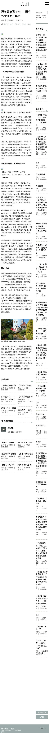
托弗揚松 (17, 24)
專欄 (37, 394)
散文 (19, 388)
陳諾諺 (11, 388)
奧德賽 (43, 15)
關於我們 (4, 728)
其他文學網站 (6, 730)
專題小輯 (38, 431)
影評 (2, 456)
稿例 (12, 728)
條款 (2, 732)
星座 (29, 24)
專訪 (19, 445)
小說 (37, 177)
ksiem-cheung (22, 401)
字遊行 (38, 632)
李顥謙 (11, 20)
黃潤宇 (28, 413)
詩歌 (19, 456)
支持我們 (17, 730)
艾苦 (27, 388)
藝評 (37, 55)
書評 (2, 388)
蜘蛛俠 (38, 15)
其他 (2, 20)
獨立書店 (38, 18)
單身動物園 (21, 399)
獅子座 (6, 24)
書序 (2, 445)
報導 (37, 152)
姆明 (11, 24)
